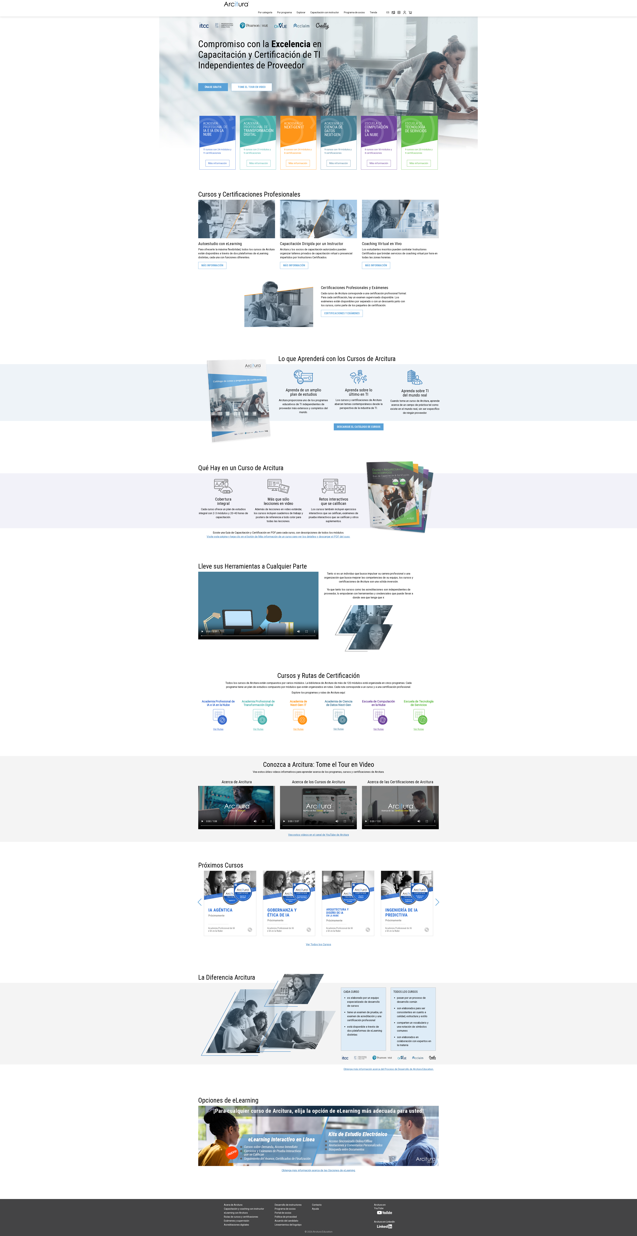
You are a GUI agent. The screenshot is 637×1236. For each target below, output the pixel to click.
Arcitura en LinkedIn (384, 1221)
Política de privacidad (286, 1216)
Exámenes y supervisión (236, 1220)
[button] (199, 902)
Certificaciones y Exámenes (342, 313)
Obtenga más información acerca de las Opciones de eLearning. (318, 1170)
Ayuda (315, 1208)
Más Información (212, 265)
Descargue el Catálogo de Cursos (358, 426)
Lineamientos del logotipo (288, 1224)
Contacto (317, 1204)
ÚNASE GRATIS (213, 87)
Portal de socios (283, 1212)
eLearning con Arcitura (236, 1212)
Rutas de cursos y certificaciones (241, 1216)
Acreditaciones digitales (236, 1224)
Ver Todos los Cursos (318, 944)
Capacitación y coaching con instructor (244, 1208)
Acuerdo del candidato (286, 1220)
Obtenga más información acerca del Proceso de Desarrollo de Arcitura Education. (389, 1069)
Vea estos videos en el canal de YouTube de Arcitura (318, 834)
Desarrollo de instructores (288, 1204)
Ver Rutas (218, 729)
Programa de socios (354, 12)
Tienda (373, 12)
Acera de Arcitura (233, 1204)
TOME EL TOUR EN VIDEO (252, 87)
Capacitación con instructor (324, 12)
